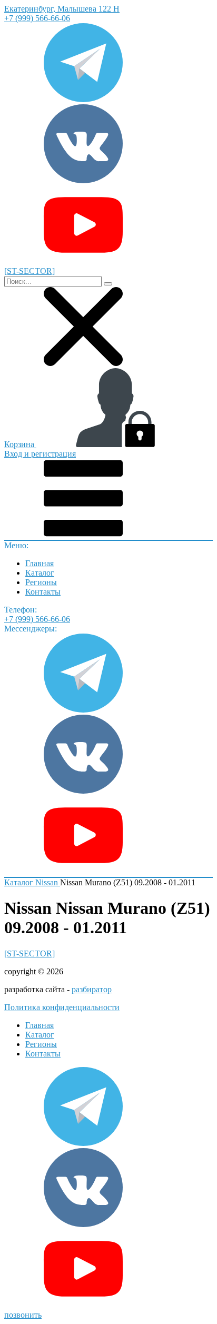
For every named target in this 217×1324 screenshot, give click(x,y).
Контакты (43, 591)
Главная (39, 563)
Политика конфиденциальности (62, 1007)
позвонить (23, 1314)
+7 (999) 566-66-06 (37, 18)
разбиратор (92, 989)
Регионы (41, 582)
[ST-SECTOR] (29, 953)
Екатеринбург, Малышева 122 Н (62, 8)
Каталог (39, 572)
